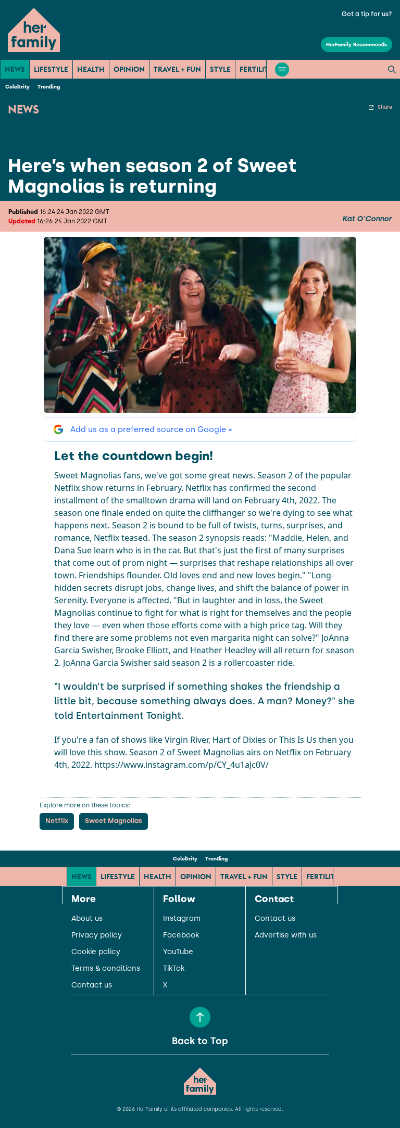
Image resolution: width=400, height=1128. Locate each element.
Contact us (91, 985)
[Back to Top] (200, 1017)
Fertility (256, 69)
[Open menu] (282, 69)
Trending (49, 86)
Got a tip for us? (367, 14)
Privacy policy (96, 935)
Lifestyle (51, 69)
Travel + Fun (177, 69)
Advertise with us (286, 935)
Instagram (182, 919)
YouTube (178, 952)
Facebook (181, 935)
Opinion (129, 69)
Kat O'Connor (367, 219)
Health (91, 69)
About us (87, 919)
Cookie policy (95, 952)
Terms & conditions (105, 969)
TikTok (173, 969)
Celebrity (17, 86)
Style (220, 69)
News (15, 69)
